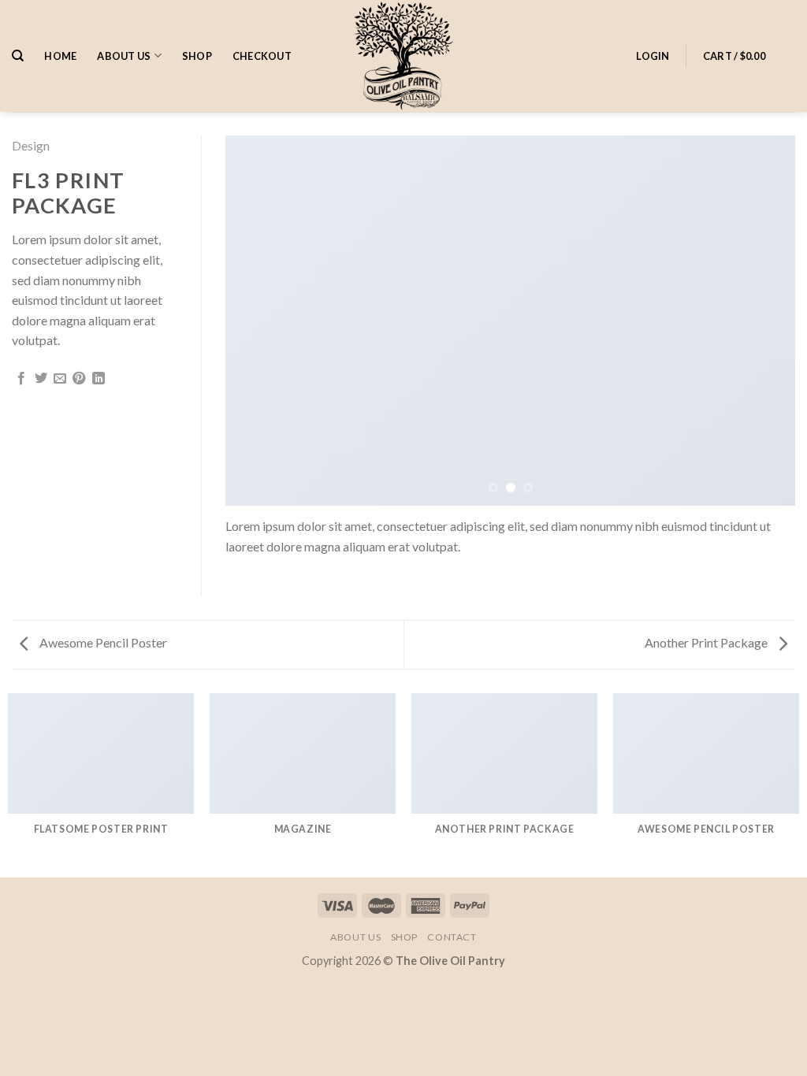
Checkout (262, 56)
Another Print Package (707, 642)
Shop (197, 56)
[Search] (18, 56)
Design (31, 145)
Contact (451, 937)
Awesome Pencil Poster (102, 642)
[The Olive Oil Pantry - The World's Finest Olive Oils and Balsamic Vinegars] (403, 56)
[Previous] (257, 321)
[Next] (763, 321)
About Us (124, 56)
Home (60, 56)
